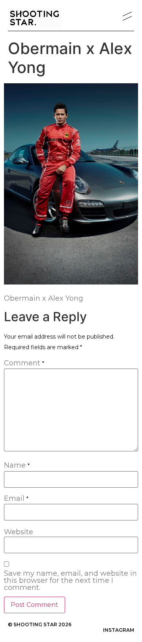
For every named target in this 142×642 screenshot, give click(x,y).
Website (18, 531)
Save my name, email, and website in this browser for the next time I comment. (70, 580)
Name (17, 466)
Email (16, 499)
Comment (24, 363)
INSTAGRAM (118, 630)
